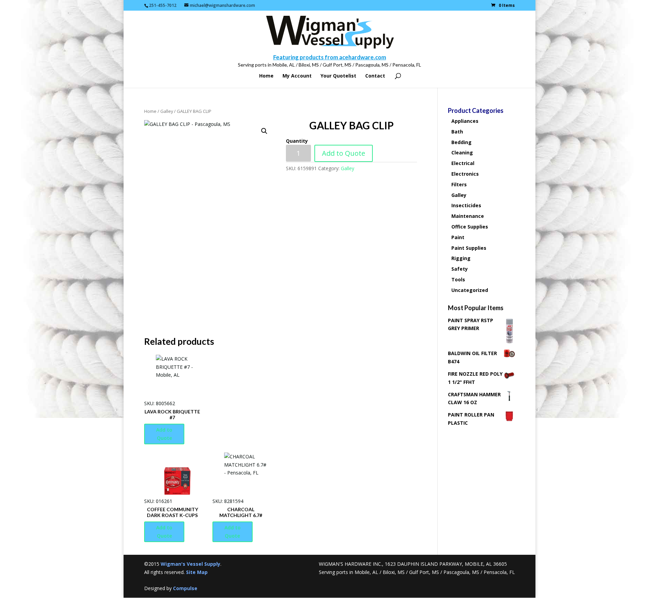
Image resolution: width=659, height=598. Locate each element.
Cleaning (462, 152)
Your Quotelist (338, 76)
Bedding (461, 142)
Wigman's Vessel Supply (190, 564)
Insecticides (466, 205)
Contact (375, 76)
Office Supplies (469, 226)
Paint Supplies (468, 248)
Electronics (465, 174)
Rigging (461, 258)
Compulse (185, 588)
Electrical (462, 163)
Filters (459, 184)
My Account (297, 76)
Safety (459, 269)
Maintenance (467, 216)
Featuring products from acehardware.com (329, 57)
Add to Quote (343, 153)
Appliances (464, 121)
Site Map (197, 572)
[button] (264, 131)
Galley (166, 111)
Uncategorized (469, 290)
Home (266, 76)
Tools (458, 279)
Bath (457, 131)
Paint (457, 237)
